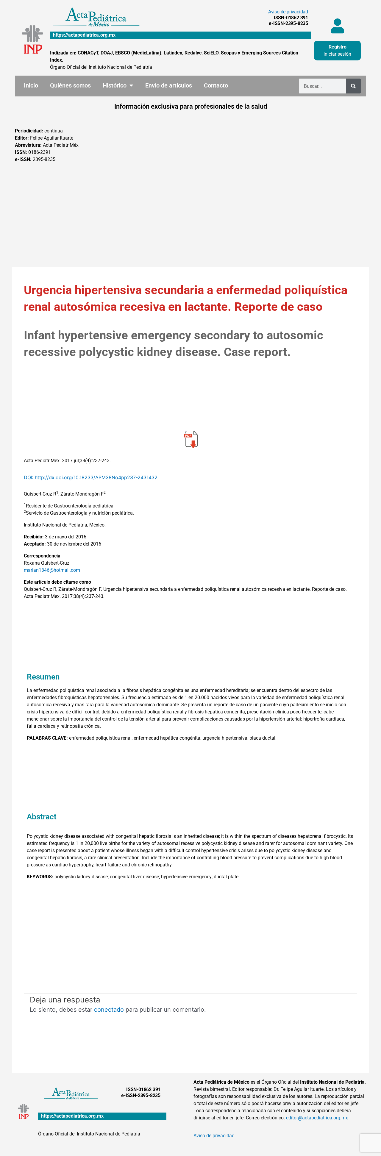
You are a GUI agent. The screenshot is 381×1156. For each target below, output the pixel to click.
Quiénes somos (70, 85)
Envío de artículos (168, 85)
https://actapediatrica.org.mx (84, 35)
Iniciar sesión (337, 54)
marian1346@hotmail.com (52, 570)
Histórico (115, 85)
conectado (109, 1009)
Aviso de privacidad (288, 12)
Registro (337, 47)
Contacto (216, 85)
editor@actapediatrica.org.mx (317, 1118)
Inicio (31, 85)
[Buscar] (353, 86)
